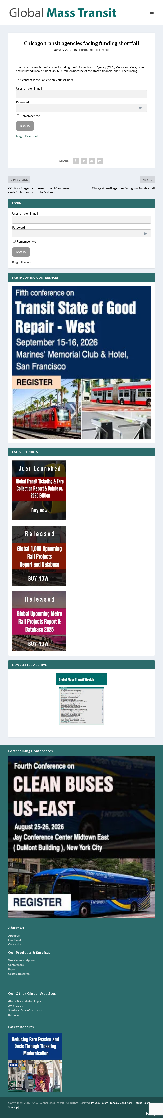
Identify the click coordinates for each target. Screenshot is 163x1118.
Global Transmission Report (25, 1001)
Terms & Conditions (121, 1102)
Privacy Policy (99, 1102)
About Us (14, 935)
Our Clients (15, 940)
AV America (15, 1006)
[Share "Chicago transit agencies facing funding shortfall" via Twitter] (76, 161)
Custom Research (19, 973)
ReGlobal (13, 1015)
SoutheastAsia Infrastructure (26, 1010)
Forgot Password (27, 136)
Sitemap (13, 1107)
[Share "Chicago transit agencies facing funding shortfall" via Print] (100, 161)
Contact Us (15, 944)
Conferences (16, 964)
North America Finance (94, 49)
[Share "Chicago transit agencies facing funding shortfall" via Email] (92, 161)
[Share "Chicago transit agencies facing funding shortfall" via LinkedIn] (84, 161)
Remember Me (30, 116)
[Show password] (141, 108)
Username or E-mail (29, 88)
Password (22, 102)
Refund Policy (142, 1102)
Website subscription (21, 960)
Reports (13, 969)
